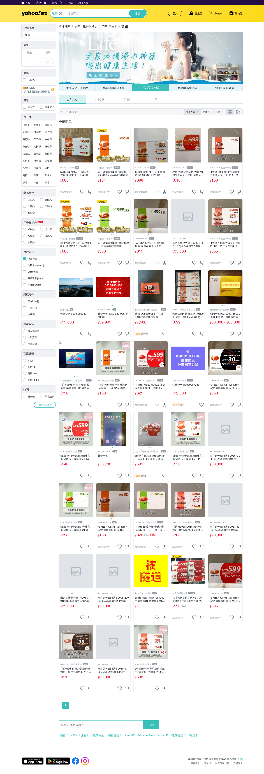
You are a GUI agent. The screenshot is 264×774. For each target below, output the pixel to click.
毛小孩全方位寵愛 (77, 88)
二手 (154, 99)
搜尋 (151, 724)
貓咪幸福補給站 (187, 88)
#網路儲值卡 (114, 735)
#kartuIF (163, 735)
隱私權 (207, 763)
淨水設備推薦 (151, 87)
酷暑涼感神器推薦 (114, 88)
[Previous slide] (98, 145)
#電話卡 (193, 735)
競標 (127, 99)
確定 (47, 61)
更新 (239, 758)
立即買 (100, 99)
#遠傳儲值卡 (178, 735)
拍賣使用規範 (222, 763)
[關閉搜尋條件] (60, 13)
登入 (175, 13)
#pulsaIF (129, 735)
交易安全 (238, 763)
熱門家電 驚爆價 (224, 88)
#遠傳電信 (98, 735)
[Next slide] (128, 145)
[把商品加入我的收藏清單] (82, 191)
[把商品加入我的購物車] (89, 191)
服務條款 (195, 763)
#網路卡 (63, 735)
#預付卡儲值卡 (80, 735)
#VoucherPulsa (146, 735)
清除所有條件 (45, 405)
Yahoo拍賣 (34, 13)
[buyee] (38, 89)
